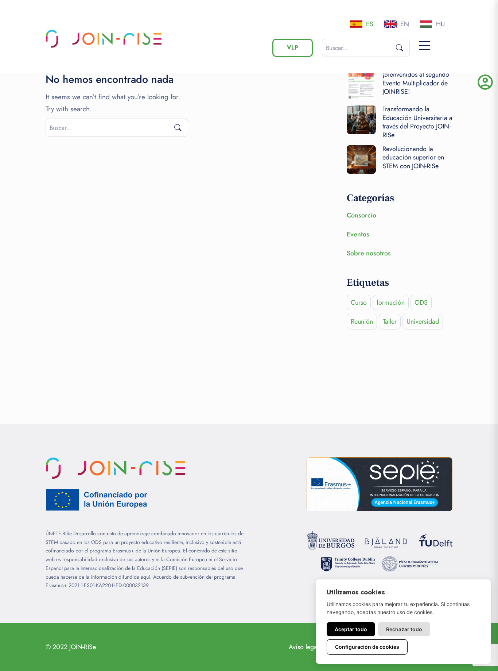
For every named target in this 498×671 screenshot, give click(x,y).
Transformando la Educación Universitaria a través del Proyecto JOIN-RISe (417, 121)
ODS (421, 302)
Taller (390, 321)
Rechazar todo (404, 629)
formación (391, 302)
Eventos (358, 234)
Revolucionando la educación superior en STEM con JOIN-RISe (413, 157)
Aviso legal (304, 647)
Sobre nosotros (369, 253)
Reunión (362, 321)
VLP (292, 47)
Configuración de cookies (367, 647)
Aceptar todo (351, 629)
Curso (359, 302)
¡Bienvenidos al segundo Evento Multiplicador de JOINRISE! (415, 83)
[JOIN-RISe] (106, 39)
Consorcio (361, 215)
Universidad (422, 321)
